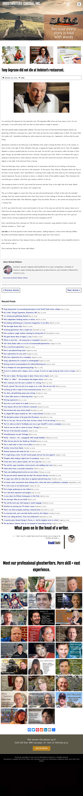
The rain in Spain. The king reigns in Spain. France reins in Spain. (26, 376)
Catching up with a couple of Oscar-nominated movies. (22, 390)
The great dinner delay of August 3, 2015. (18, 337)
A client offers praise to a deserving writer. (18, 396)
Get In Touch (41, 748)
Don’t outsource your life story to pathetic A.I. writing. (22, 383)
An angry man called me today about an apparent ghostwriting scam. (27, 479)
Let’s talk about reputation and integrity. (18, 493)
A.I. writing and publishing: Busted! (16, 316)
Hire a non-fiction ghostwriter (14, 347)
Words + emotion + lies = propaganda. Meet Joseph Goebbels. (24, 438)
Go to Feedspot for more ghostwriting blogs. (19, 367)
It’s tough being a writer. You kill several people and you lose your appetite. (29, 455)
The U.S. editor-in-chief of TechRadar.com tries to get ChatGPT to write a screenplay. (33, 424)
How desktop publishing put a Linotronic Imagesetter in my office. (26, 323)
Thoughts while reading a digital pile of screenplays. (21, 458)
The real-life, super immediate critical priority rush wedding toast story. (28, 465)
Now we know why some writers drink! (17, 410)
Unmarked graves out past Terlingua (16, 434)
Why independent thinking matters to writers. (20, 319)
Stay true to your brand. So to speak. (16, 403)
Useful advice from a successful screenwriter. (19, 468)
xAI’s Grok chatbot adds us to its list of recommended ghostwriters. (27, 343)
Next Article (72, 290)
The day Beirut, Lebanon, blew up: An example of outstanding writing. (28, 523)
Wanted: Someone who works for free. (16, 451)
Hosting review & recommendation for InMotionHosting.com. (25, 364)
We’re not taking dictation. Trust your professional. (21, 517)
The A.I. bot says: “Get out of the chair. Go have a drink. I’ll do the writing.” (30, 420)
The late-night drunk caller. (13, 326)
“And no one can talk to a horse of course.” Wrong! (21, 427)
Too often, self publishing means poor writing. (19, 393)
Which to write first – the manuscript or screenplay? (22, 340)
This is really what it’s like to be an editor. (18, 444)
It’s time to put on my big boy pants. (16, 486)
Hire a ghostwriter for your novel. (15, 354)
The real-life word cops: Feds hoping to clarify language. (23, 503)
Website (25, 278)
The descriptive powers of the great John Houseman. (21, 417)
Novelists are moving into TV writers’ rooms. (19, 506)
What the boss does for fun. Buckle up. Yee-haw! (20, 441)
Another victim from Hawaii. (14, 448)
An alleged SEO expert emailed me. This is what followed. (23, 414)
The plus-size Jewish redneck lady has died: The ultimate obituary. (26, 475)
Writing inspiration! (11, 400)
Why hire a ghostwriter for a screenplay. (17, 357)
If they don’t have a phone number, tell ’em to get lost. (23, 462)
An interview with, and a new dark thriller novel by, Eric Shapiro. (26, 513)
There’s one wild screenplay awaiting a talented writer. (22, 510)
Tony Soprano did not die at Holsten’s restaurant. (20, 407)
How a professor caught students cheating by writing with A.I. (25, 333)
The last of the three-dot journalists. (16, 431)
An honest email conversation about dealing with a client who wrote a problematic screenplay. (36, 482)
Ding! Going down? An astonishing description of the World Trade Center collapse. (32, 309)
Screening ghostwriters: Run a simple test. (18, 330)
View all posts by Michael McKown (12, 278)
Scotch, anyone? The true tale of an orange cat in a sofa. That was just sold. (29, 386)
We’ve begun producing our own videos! (17, 489)
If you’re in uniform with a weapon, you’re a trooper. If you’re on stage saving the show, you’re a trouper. (40, 371)
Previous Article (12, 290)
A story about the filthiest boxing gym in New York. (22, 496)
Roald (54, 543)
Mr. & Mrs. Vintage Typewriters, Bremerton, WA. (20, 312)
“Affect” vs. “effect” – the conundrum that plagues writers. (24, 379)
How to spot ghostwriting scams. (15, 350)
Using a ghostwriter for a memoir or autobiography (21, 361)
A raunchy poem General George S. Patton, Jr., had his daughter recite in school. (31, 520)
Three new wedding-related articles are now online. (21, 472)
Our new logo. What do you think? (16, 499)
